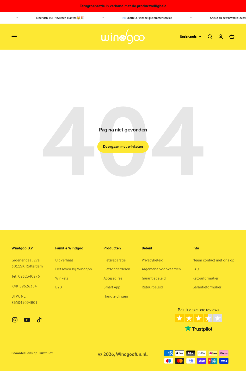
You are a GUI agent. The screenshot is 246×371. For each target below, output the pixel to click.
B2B (58, 287)
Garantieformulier (206, 287)
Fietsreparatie (115, 260)
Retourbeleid (152, 287)
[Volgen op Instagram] (15, 320)
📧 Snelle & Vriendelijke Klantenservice (145, 18)
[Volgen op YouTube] (27, 320)
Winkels (61, 278)
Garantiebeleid (154, 278)
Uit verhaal (64, 260)
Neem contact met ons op (213, 260)
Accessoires (113, 278)
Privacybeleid (152, 260)
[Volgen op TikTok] (39, 320)
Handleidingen (116, 296)
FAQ (195, 269)
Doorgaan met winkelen (123, 146)
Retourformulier (205, 278)
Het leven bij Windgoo (73, 269)
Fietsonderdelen (117, 269)
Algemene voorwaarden (161, 269)
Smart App (112, 287)
